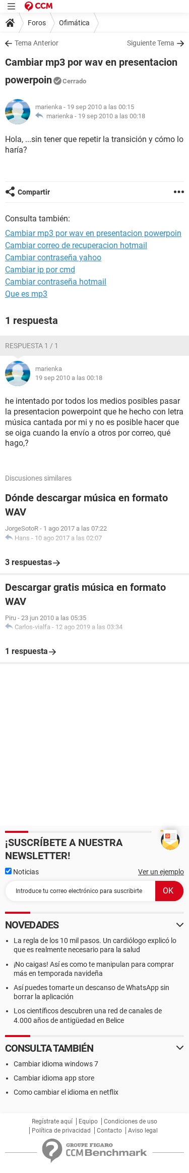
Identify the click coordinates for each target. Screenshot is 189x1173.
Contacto (109, 1130)
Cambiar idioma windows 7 (56, 1064)
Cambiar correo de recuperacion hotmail (76, 245)
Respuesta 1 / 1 (31, 346)
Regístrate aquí (52, 1121)
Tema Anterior (36, 43)
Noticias (25, 872)
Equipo (88, 1121)
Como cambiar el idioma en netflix (66, 1092)
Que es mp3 (26, 294)
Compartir (34, 192)
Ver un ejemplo (161, 872)
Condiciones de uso (130, 1121)
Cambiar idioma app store (54, 1078)
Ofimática (74, 23)
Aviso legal (143, 1130)
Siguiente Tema (150, 43)
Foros (37, 23)
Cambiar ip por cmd (40, 269)
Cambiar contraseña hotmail (55, 282)
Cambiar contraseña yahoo (53, 257)
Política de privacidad (61, 1130)
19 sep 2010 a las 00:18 (111, 116)
